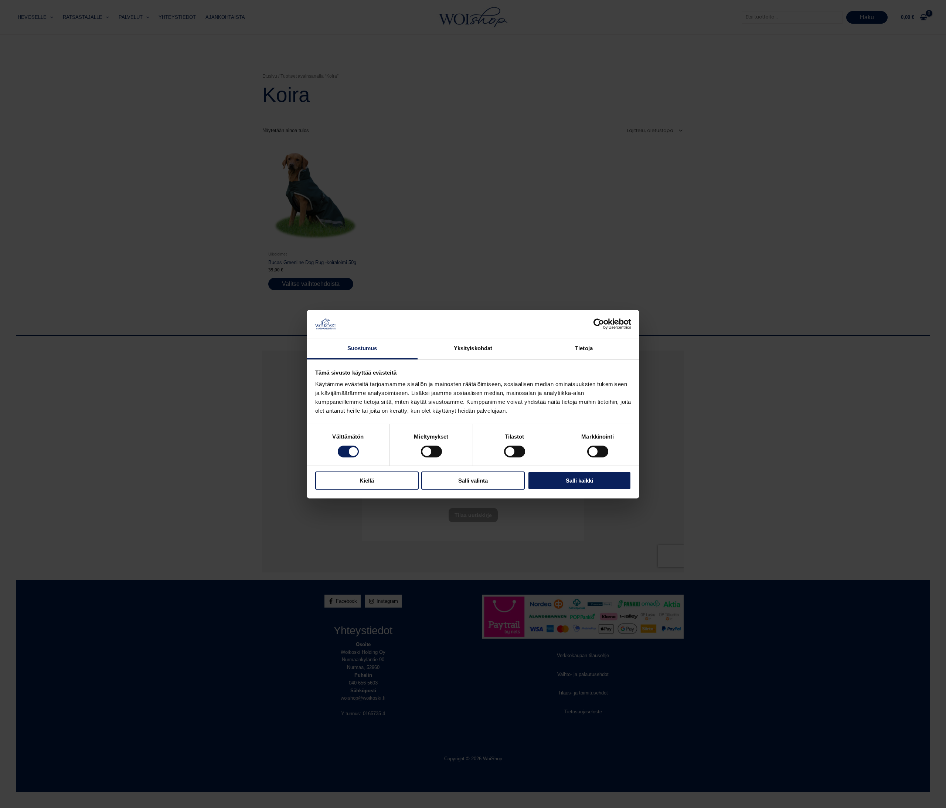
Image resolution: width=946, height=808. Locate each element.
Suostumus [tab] (362, 348)
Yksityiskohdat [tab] (473, 348)
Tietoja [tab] (584, 348)
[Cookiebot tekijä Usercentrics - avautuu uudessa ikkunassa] (598, 323)
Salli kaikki (579, 480)
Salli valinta (473, 480)
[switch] (431, 451)
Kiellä (367, 480)
